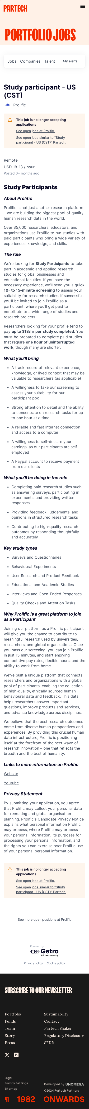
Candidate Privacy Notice (61, 819)
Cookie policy (56, 963)
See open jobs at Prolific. (35, 131)
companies (30, 61)
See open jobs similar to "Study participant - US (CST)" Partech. (41, 139)
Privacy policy (33, 963)
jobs (12, 61)
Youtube (11, 783)
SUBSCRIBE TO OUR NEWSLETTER (38, 991)
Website (11, 773)
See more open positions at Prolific (44, 919)
